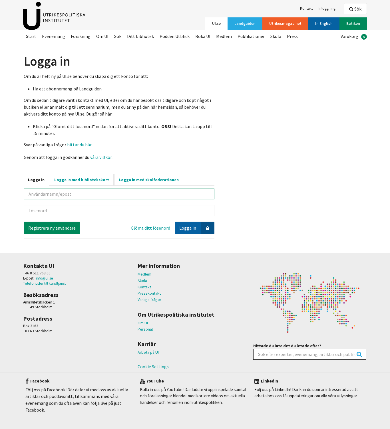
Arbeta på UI (148, 352)
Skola (142, 280)
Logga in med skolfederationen (149, 179)
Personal (145, 329)
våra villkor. (100, 157)
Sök (357, 9)
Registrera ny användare (52, 228)
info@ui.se (44, 278)
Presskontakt (149, 293)
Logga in (36, 179)
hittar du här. (79, 144)
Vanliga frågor (149, 299)
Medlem (144, 274)
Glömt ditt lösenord (150, 228)
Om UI (143, 322)
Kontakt (144, 287)
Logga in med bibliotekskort (81, 179)
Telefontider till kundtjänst (44, 283)
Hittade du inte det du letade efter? (287, 345)
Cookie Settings (153, 366)
